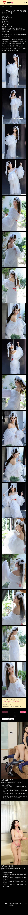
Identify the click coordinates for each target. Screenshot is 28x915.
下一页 (23, 712)
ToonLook (16, 905)
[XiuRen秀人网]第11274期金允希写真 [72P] (14, 797)
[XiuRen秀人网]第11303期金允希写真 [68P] (14, 793)
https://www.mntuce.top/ (19, 703)
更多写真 (8, 785)
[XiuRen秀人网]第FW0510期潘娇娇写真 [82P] (14, 874)
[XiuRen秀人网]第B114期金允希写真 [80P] (14, 790)
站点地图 (16, 903)
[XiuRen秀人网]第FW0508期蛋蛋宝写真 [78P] (14, 881)
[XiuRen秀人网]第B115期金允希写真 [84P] (14, 786)
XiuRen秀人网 (6, 719)
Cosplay (20, 903)
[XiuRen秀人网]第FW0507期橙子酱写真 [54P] (14, 884)
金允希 (12, 719)
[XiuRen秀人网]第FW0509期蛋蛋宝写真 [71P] (14, 878)
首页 (3, 6)
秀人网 (6, 6)
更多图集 (10, 872)
